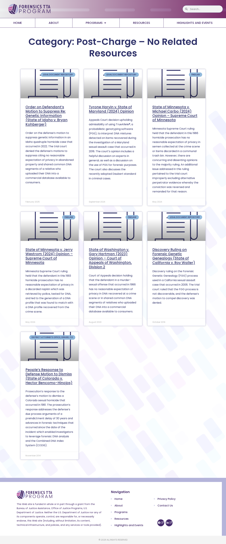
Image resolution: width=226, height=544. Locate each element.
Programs (94, 23)
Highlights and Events (195, 23)
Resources (141, 23)
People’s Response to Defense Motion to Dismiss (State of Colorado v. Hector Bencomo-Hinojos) (48, 376)
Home (17, 23)
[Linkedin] (169, 522)
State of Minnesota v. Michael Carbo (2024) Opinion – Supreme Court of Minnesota (174, 113)
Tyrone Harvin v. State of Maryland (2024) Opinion (111, 109)
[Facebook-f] (160, 522)
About (54, 23)
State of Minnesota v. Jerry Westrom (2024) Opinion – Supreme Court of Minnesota (49, 256)
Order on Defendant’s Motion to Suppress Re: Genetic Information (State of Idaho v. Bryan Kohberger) (46, 116)
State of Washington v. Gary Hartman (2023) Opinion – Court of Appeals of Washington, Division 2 (110, 258)
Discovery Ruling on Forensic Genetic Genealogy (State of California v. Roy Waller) (173, 256)
